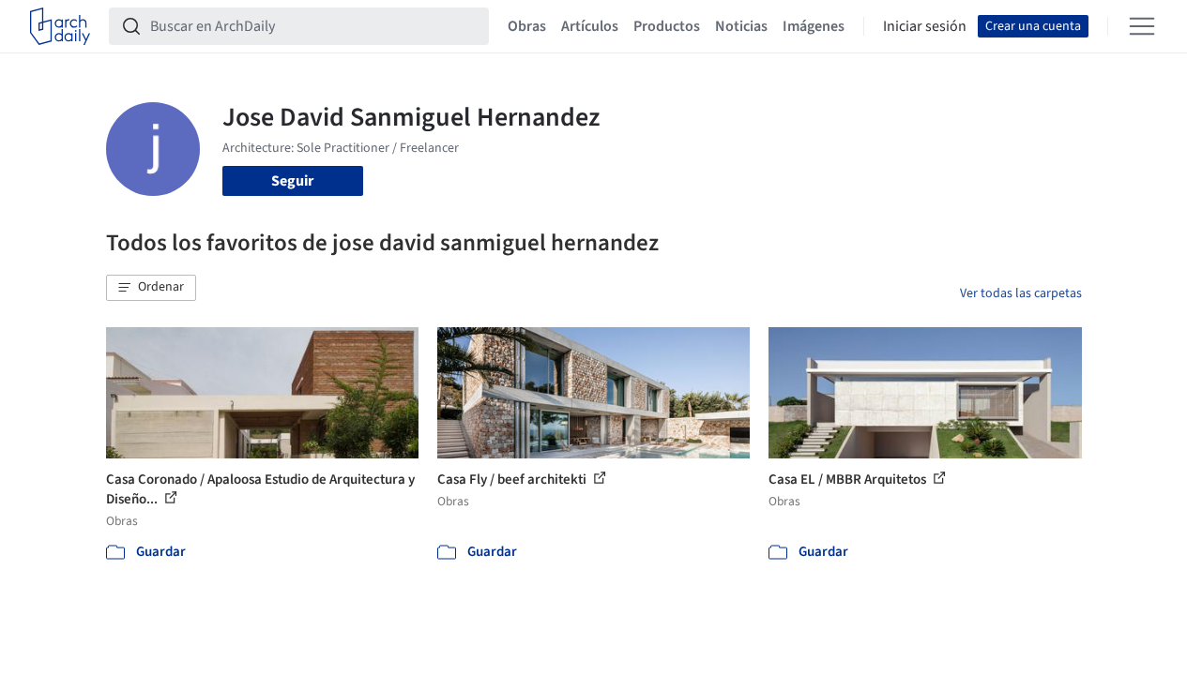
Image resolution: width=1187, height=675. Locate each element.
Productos (666, 26)
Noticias (741, 26)
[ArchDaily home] (60, 26)
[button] (151, 288)
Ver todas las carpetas (1021, 293)
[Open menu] (1142, 26)
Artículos (589, 26)
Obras (527, 26)
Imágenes (814, 26)
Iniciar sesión (924, 26)
